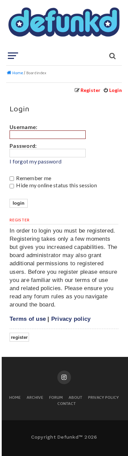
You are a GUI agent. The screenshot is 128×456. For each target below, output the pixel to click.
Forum (56, 398)
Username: (23, 127)
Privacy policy (71, 318)
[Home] (63, 25)
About (75, 398)
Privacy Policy (103, 398)
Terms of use (28, 318)
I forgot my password (35, 161)
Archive (35, 398)
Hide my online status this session (56, 185)
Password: (23, 145)
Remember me (33, 178)
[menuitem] (112, 90)
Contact (66, 404)
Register (19, 337)
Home (15, 398)
